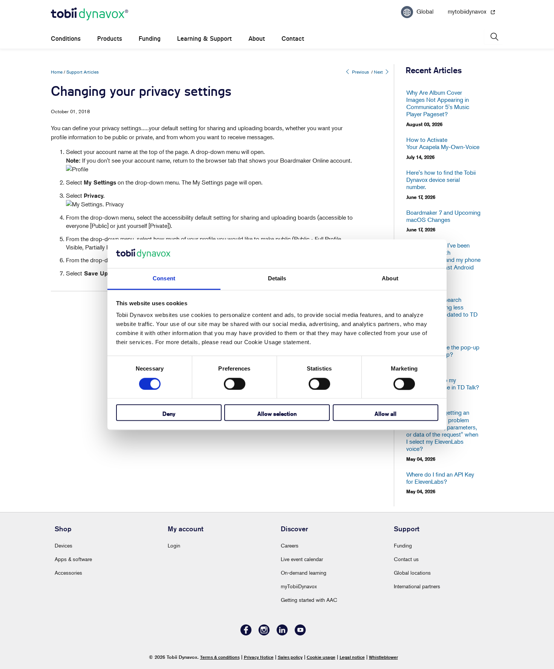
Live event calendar (302, 559)
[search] (493, 37)
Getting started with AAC (309, 600)
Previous (360, 72)
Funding (150, 38)
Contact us (406, 559)
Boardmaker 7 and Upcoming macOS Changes (443, 216)
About (256, 38)
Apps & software (73, 559)
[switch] (234, 384)
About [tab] (390, 278)
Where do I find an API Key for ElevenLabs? (440, 478)
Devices (63, 545)
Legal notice (352, 657)
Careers (289, 545)
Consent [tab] (164, 278)
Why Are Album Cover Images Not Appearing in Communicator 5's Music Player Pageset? (437, 103)
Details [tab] (277, 278)
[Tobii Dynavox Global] (89, 14)
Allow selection (277, 414)
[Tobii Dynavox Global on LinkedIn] (282, 633)
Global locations (412, 572)
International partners (417, 586)
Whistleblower (383, 657)
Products (109, 38)
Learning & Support (204, 38)
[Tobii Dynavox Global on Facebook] (246, 633)
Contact (293, 38)
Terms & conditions (220, 657)
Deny (168, 414)
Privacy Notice (259, 657)
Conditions (66, 38)
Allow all (385, 414)
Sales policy (290, 657)
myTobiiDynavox (299, 586)
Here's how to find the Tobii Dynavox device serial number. (441, 180)
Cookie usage (321, 657)
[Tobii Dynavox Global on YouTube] (300, 633)
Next (379, 72)
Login (174, 545)
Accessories (68, 572)
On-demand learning (303, 572)
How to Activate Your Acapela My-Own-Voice (442, 143)
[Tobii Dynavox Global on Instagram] (264, 633)
